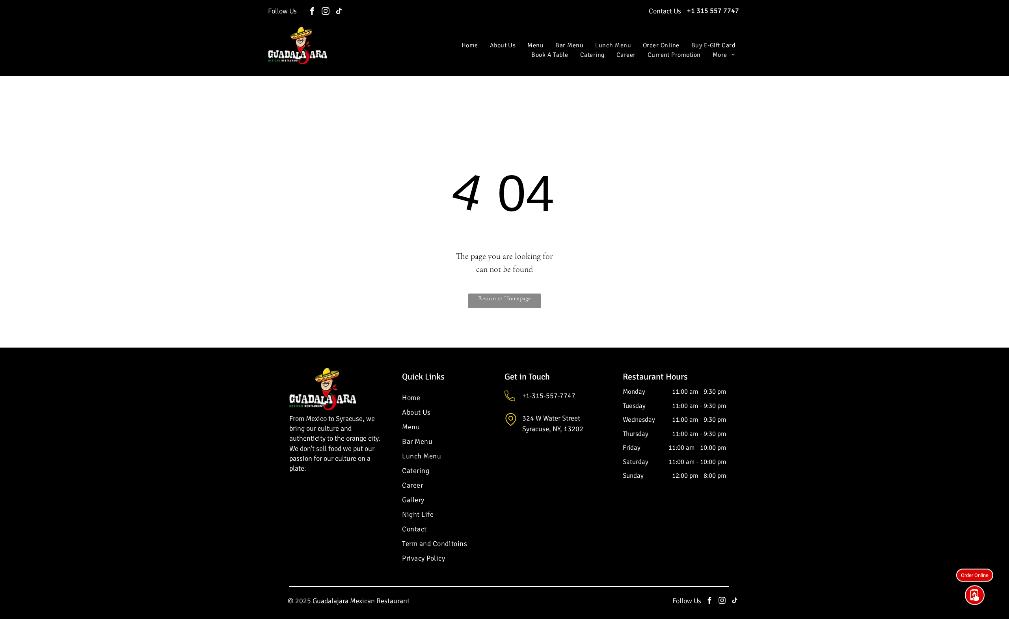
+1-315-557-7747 (548, 395)
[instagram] (325, 12)
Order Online (975, 578)
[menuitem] (470, 45)
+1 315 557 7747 (713, 10)
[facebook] (312, 12)
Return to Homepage (504, 298)
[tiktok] (339, 12)
